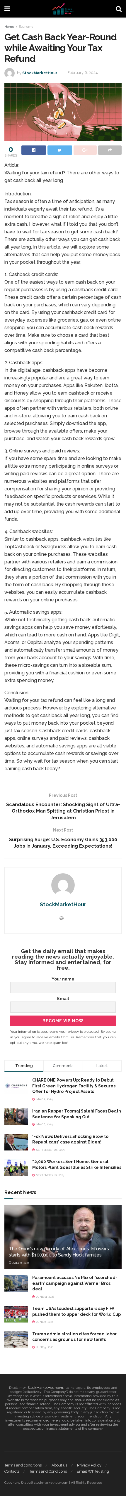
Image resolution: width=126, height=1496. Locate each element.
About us (59, 1465)
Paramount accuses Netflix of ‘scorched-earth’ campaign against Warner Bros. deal (74, 1283)
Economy (26, 27)
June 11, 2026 (44, 1296)
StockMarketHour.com (45, 1388)
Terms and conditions (23, 1465)
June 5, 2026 (44, 1347)
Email (63, 998)
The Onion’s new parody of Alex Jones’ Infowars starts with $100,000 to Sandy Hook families (59, 1252)
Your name (63, 979)
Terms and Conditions (48, 1471)
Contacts (11, 1471)
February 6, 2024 (82, 72)
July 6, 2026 (20, 1262)
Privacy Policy (89, 1465)
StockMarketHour (39, 72)
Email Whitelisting (93, 1471)
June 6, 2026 (44, 1321)
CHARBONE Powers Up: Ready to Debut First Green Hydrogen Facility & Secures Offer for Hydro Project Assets (73, 1086)
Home (9, 27)
